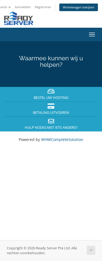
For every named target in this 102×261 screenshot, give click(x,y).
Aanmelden (23, 7)
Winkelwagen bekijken (78, 7)
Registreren (43, 7)
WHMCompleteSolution (62, 139)
